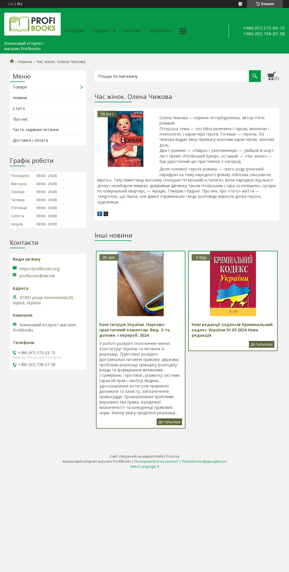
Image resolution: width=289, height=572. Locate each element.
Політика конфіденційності (204, 461)
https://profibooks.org (40, 268)
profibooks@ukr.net (37, 275)
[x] (106, 214)
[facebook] (99, 214)
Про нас (132, 31)
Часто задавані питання (36, 129)
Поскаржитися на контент (156, 461)
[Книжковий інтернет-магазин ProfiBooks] (32, 23)
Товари (100, 31)
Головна (74, 31)
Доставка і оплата (30, 140)
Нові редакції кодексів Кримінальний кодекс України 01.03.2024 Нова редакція (261, 344)
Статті (19, 108)
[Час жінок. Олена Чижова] (125, 139)
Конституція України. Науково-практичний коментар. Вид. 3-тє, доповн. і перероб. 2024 (169, 421)
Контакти (161, 31)
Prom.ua (172, 456)
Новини (25, 61)
